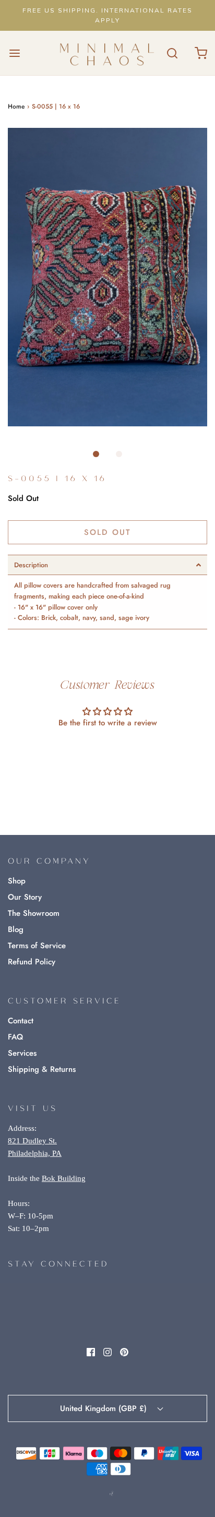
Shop (17, 881)
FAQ (15, 1037)
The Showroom (33, 913)
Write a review (107, 751)
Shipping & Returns (42, 1069)
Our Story (25, 897)
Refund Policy (31, 961)
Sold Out (107, 532)
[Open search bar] (172, 53)
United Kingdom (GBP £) (104, 1408)
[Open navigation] (14, 53)
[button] (107, 277)
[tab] (107, 565)
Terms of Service (37, 945)
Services (22, 1053)
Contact (20, 1020)
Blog (15, 929)
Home (16, 106)
